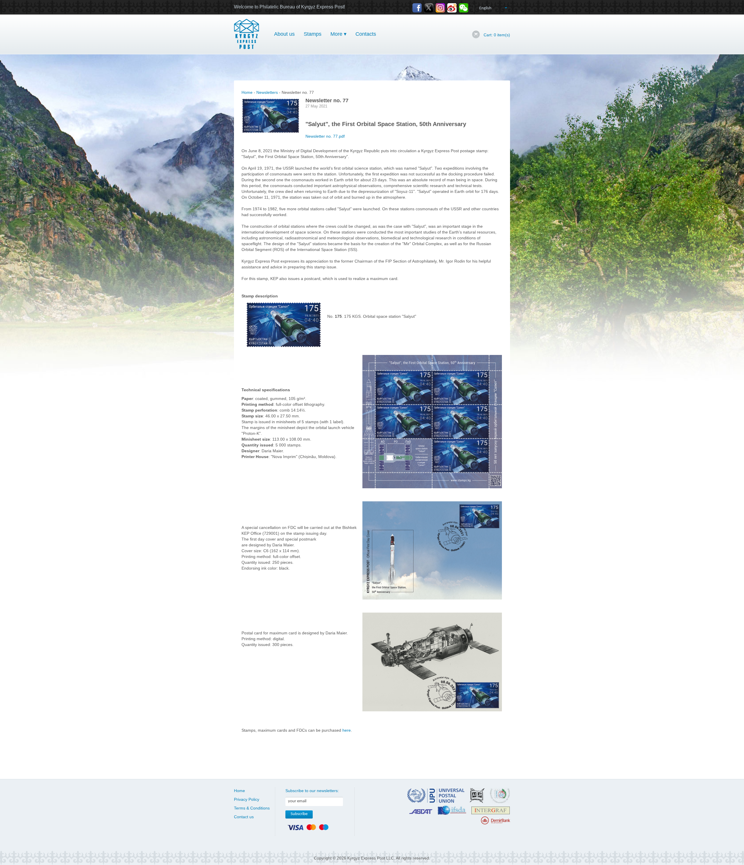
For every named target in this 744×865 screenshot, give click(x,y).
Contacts (365, 34)
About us (284, 34)
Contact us (244, 816)
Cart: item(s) (497, 35)
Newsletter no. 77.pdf (325, 136)
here (346, 730)
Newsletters (267, 92)
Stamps (312, 34)
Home (247, 92)
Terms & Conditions (252, 808)
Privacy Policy (246, 799)
